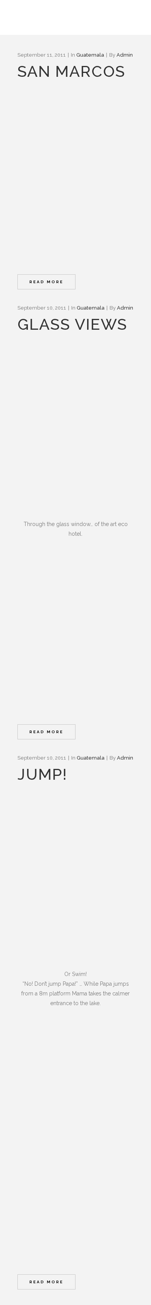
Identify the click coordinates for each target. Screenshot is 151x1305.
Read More (46, 282)
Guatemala (90, 55)
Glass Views (72, 324)
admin (125, 55)
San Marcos (71, 71)
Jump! (42, 774)
